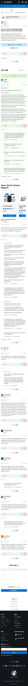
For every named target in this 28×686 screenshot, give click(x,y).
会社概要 (3, 617)
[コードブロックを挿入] (17, 569)
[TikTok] (3, 666)
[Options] (2, 12)
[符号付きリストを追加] (26, 569)
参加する (16, 621)
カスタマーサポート (5, 619)
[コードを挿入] (7, 569)
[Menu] (2, 2)
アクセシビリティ (4, 634)
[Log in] (26, 2)
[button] (19, 2)
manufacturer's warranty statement (12, 305)
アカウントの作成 (21, 6)
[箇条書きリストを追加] (24, 569)
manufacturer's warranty (7, 112)
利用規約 (3, 638)
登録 (14, 652)
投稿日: (5, 26)
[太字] (2, 569)
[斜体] (5, 569)
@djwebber (5, 88)
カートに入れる (9, 215)
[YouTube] (14, 666)
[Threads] (22, 666)
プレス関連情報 (18, 617)
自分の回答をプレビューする (14, 587)
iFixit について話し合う (6, 621)
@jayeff (10, 144)
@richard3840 (8, 243)
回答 (12, 9)
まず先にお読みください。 (7, 655)
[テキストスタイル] (12, 569)
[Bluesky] (19, 666)
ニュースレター (4, 625)
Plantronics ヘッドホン (9, 12)
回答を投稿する (14, 590)
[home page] (8, 2)
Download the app (19, 631)
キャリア (3, 623)
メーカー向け (17, 627)
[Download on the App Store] (19, 634)
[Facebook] (6, 666)
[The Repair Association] (24, 666)
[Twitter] (9, 666)
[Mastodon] (17, 666)
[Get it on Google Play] (20, 638)
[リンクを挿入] (9, 569)
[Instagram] (11, 666)
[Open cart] (22, 2)
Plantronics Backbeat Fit (20, 12)
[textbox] (14, 577)
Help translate (13, 661)
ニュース (16, 619)
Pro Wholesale (18, 623)
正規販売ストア (18, 625)
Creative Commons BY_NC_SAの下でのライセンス (14, 681)
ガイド (7, 9)
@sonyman (7, 371)
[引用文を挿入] (19, 569)
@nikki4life (7, 301)
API (1, 627)
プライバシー (4, 636)
